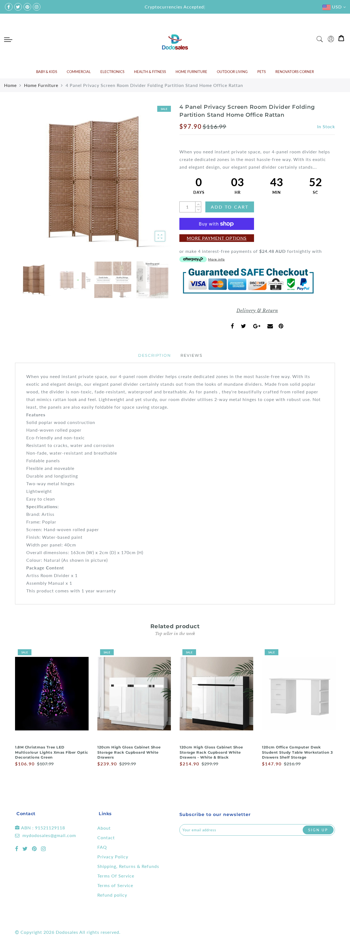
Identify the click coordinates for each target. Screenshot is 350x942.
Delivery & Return (257, 310)
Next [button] (154, 184)
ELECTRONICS (112, 71)
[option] (93, 181)
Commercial (79, 71)
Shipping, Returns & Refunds (128, 866)
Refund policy (112, 894)
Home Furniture (41, 85)
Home (10, 85)
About (104, 827)
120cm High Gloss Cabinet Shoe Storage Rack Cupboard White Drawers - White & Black (211, 752)
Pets (261, 71)
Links (105, 813)
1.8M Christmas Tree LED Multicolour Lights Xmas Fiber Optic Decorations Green (51, 752)
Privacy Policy (112, 856)
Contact (106, 837)
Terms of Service (115, 885)
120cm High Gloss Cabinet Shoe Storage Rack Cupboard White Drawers (129, 752)
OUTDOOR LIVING (232, 71)
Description (154, 355)
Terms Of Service (115, 875)
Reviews (191, 355)
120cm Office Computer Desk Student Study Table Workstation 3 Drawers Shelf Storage (297, 752)
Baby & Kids (46, 71)
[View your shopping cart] (341, 39)
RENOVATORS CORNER (294, 71)
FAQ (102, 847)
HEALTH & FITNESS (150, 71)
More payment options (217, 238)
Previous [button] (25, 184)
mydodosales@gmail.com (49, 835)
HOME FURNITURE (191, 71)
